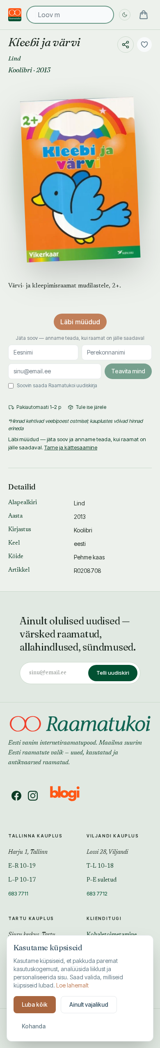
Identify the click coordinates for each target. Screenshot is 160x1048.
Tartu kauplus (31, 918)
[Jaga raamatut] (125, 44)
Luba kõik (35, 1004)
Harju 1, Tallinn (28, 852)
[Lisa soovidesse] (144, 44)
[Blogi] (70, 795)
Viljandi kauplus (113, 835)
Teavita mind (128, 371)
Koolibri (20, 70)
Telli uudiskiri (112, 672)
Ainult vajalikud (88, 1004)
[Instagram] (33, 796)
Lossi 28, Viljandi (107, 852)
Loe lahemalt (72, 985)
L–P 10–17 (22, 880)
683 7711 (18, 893)
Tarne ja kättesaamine (70, 447)
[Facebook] (16, 796)
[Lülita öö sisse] (124, 14)
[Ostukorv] (143, 15)
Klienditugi (104, 918)
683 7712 (97, 893)
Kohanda (34, 1026)
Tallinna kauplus (35, 835)
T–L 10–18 (100, 866)
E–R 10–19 (22, 866)
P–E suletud (102, 880)
